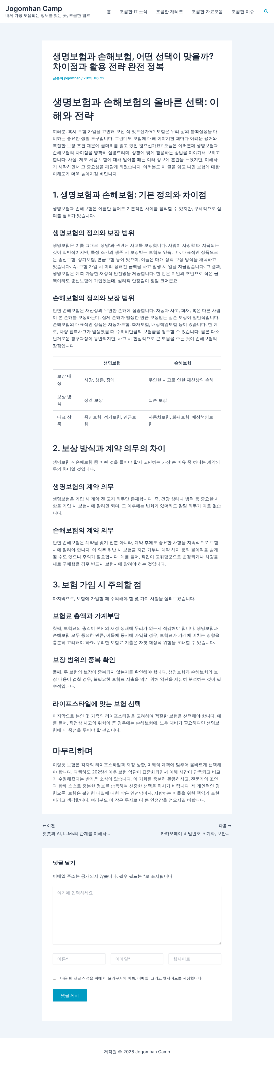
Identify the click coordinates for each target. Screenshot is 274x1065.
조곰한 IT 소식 (133, 11)
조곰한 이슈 (242, 11)
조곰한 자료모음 (207, 11)
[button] (266, 11)
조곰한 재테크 (169, 11)
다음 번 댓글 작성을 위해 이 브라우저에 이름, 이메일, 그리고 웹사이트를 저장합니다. (131, 978)
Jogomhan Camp (33, 8)
